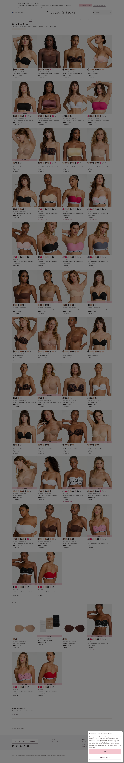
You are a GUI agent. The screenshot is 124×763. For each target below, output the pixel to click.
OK (105, 751)
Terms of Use (117, 745)
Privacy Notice (107, 745)
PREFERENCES (105, 757)
